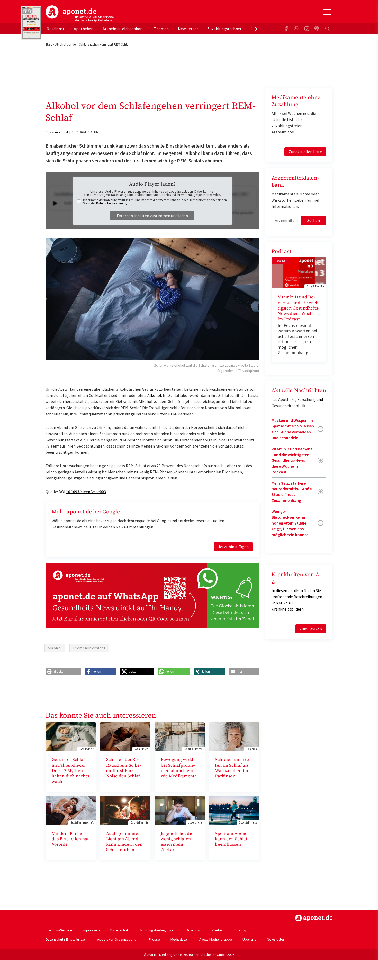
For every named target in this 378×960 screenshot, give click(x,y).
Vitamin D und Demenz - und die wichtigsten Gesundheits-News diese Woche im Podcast (299, 308)
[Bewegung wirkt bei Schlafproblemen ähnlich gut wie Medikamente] (180, 736)
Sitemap (241, 930)
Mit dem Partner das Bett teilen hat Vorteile (70, 839)
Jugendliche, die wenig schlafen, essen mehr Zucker (177, 842)
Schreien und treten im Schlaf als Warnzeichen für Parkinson (232, 768)
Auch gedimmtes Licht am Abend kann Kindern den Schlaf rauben (124, 842)
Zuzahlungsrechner (224, 28)
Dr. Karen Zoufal (57, 132)
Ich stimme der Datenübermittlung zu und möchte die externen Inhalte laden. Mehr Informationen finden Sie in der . (155, 201)
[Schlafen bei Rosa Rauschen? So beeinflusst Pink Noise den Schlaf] (125, 736)
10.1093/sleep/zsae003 (86, 491)
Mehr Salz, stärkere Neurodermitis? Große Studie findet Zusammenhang (292, 492)
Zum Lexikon (311, 628)
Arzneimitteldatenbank (124, 28)
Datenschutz (120, 930)
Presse (154, 939)
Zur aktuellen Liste (305, 151)
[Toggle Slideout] (327, 12)
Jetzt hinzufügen (233, 546)
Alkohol (154, 395)
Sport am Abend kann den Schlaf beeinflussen (231, 839)
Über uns (249, 939)
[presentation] (256, 28)
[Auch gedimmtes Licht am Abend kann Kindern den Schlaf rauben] (125, 809)
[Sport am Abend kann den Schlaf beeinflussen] (234, 809)
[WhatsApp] (296, 28)
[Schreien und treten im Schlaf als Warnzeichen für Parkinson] (234, 736)
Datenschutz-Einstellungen (66, 939)
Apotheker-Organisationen (117, 939)
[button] (63, 671)
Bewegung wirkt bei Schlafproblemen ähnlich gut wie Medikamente (179, 768)
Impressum (91, 930)
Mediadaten (179, 939)
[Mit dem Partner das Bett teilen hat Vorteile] (71, 809)
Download (193, 930)
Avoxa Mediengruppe (215, 939)
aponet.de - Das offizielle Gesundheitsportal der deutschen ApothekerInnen (80, 13)
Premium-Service (59, 930)
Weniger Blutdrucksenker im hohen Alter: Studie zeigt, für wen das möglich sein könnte (290, 523)
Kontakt (218, 930)
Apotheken (83, 28)
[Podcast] (317, 28)
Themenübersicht (89, 648)
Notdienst (56, 28)
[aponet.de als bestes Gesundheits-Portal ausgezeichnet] (31, 23)
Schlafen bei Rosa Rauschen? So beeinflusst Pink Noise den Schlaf (124, 768)
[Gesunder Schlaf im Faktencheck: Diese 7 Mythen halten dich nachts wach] (71, 736)
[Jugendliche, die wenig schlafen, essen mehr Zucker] (180, 809)
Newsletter (188, 28)
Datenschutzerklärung (111, 203)
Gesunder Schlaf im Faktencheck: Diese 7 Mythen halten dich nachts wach (70, 770)
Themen (161, 28)
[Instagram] (307, 28)
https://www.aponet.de (313, 918)
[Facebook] (286, 28)
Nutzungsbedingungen (157, 930)
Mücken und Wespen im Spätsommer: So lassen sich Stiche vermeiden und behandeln (293, 429)
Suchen (313, 220)
